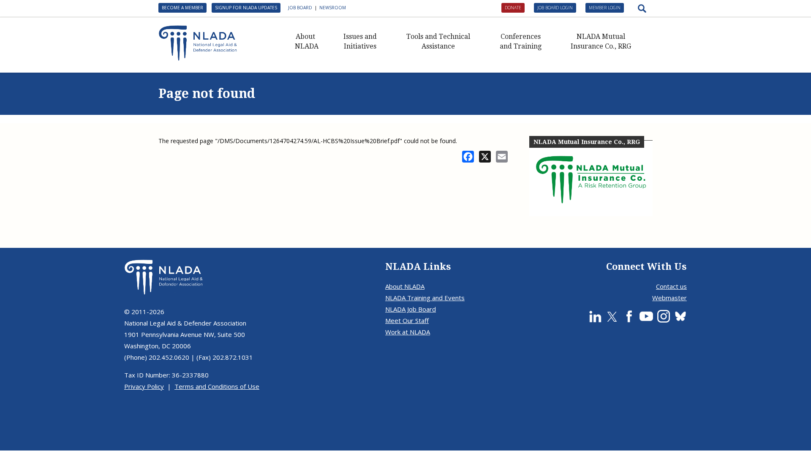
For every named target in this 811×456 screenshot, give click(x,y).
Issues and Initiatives (360, 41)
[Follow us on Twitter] (612, 316)
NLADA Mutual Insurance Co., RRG (601, 41)
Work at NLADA (407, 332)
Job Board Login (555, 8)
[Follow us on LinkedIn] (595, 316)
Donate (513, 8)
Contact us (671, 286)
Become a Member (182, 8)
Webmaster (669, 297)
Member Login (604, 8)
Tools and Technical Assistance (438, 41)
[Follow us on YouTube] (646, 316)
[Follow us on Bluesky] (680, 316)
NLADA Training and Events (425, 297)
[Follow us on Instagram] (663, 316)
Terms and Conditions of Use (216, 386)
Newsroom (332, 8)
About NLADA (306, 41)
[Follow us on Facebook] (629, 316)
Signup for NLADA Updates (246, 8)
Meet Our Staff (407, 320)
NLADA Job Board (410, 309)
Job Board (300, 8)
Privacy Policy (144, 386)
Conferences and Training (521, 41)
